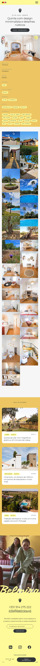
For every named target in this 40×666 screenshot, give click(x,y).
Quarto (34, 120)
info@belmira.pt (20, 610)
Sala (4, 123)
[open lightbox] (11, 138)
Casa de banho (15, 114)
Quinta (5, 92)
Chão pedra (6, 117)
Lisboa (7, 434)
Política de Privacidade (20, 654)
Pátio (20, 120)
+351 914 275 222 (20, 607)
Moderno (15, 107)
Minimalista (7, 107)
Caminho (5, 114)
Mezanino (13, 120)
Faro (4, 85)
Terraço (16, 123)
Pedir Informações (20, 30)
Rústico (23, 107)
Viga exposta (26, 123)
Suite (10, 123)
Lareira (5, 120)
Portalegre (8, 474)
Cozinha (14, 117)
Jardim (28, 117)
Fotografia (12, 99)
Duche (21, 117)
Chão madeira (26, 114)
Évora (6, 515)
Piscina (27, 120)
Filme (5, 99)
